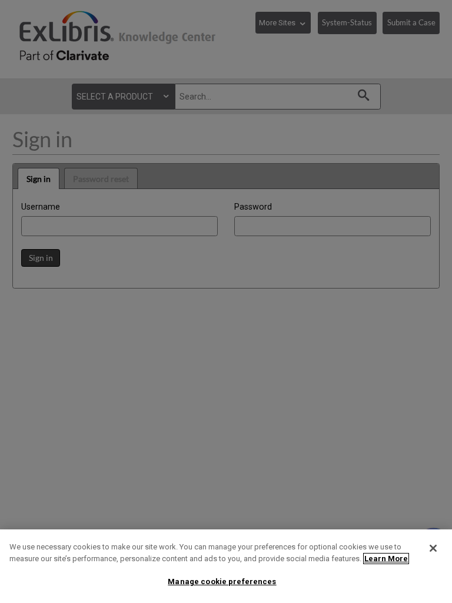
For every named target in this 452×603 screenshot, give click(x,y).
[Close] (433, 548)
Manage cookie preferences (222, 581)
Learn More (386, 558)
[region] (226, 566)
